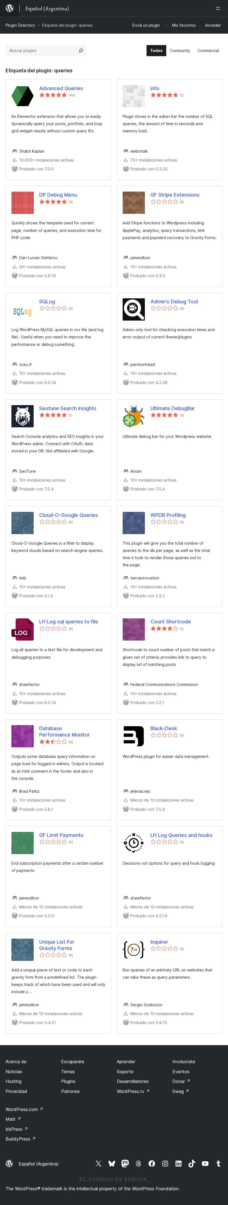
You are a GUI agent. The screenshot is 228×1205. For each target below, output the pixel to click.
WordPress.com (24, 1109)
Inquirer (159, 942)
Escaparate (72, 1061)
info (154, 88)
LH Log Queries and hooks (181, 835)
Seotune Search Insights (67, 408)
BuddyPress (21, 1139)
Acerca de (16, 1061)
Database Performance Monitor (64, 731)
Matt (13, 1119)
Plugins (68, 1081)
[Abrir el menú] (219, 8)
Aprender (126, 1061)
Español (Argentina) (39, 1164)
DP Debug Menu (58, 195)
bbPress (17, 1129)
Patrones (70, 1091)
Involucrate (183, 1061)
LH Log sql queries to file (68, 621)
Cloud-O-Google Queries (68, 515)
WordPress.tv (133, 1091)
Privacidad (16, 1091)
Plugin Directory (20, 25)
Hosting (13, 1081)
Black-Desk (163, 728)
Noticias (14, 1071)
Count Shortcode (170, 621)
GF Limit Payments (61, 835)
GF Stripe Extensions (175, 195)
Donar (181, 1081)
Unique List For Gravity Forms (56, 945)
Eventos (180, 1071)
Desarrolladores (133, 1081)
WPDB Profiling (168, 515)
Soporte (125, 1071)
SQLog (47, 301)
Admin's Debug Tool (174, 301)
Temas (68, 1071)
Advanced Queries (61, 88)
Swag (180, 1091)
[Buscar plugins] (80, 50)
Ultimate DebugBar (172, 408)
